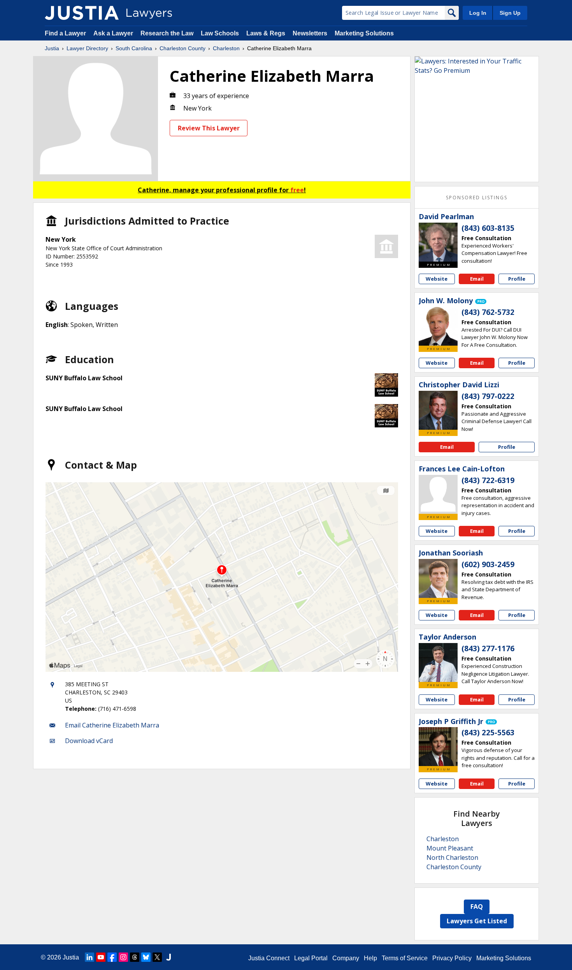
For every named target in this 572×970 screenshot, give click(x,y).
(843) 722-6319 (487, 480)
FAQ (476, 906)
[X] (157, 957)
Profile (516, 278)
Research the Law (166, 33)
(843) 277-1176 (487, 648)
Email (477, 278)
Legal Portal (311, 958)
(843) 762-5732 (487, 312)
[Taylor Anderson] (438, 662)
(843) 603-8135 (487, 228)
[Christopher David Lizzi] (438, 410)
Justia (52, 48)
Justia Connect (269, 958)
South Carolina (134, 48)
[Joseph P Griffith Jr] (438, 746)
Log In (477, 13)
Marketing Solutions (364, 33)
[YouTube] (100, 957)
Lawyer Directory (87, 48)
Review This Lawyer (209, 128)
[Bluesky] (146, 957)
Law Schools (220, 33)
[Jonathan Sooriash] (438, 578)
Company (345, 958)
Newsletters (310, 33)
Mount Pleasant (449, 848)
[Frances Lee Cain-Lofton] (438, 494)
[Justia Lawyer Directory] (82, 13)
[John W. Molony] (438, 326)
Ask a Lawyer (114, 33)
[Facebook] (112, 957)
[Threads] (134, 957)
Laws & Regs (265, 33)
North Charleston (452, 857)
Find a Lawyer (65, 33)
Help (370, 958)
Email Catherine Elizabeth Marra (112, 725)
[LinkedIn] (89, 957)
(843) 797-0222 (487, 396)
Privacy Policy (452, 958)
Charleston (226, 48)
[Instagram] (123, 957)
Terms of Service (405, 958)
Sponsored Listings (476, 197)
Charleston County (182, 48)
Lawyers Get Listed (477, 921)
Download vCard (89, 740)
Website (436, 278)
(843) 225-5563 (487, 733)
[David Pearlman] (438, 242)
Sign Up (510, 13)
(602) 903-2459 (487, 564)
